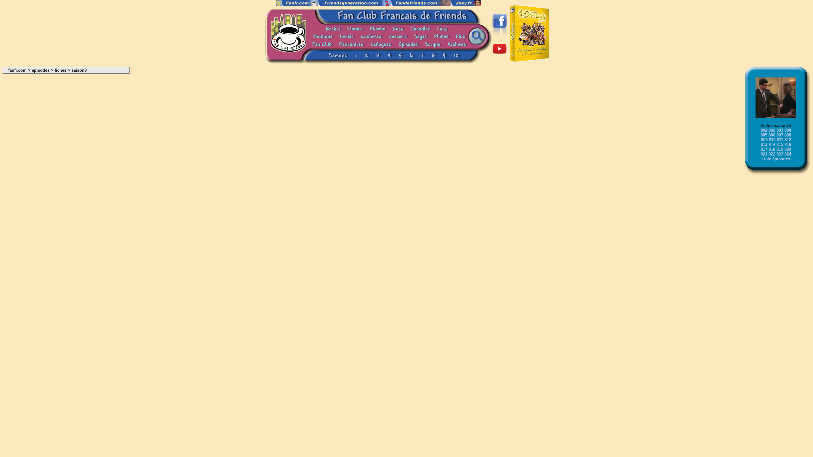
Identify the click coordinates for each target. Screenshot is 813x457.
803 (779, 130)
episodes (41, 70)
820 (787, 149)
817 (764, 149)
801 (764, 130)
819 (779, 149)
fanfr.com (17, 70)
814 (772, 144)
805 (764, 135)
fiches (60, 70)
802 (772, 130)
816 (787, 144)
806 (772, 135)
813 (764, 144)
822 (772, 154)
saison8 (79, 70)
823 (779, 154)
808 (787, 135)
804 (787, 130)
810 (772, 139)
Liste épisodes (776, 158)
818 (772, 149)
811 (780, 139)
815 (779, 144)
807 (779, 135)
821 (764, 154)
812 (787, 139)
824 (787, 154)
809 (764, 139)
